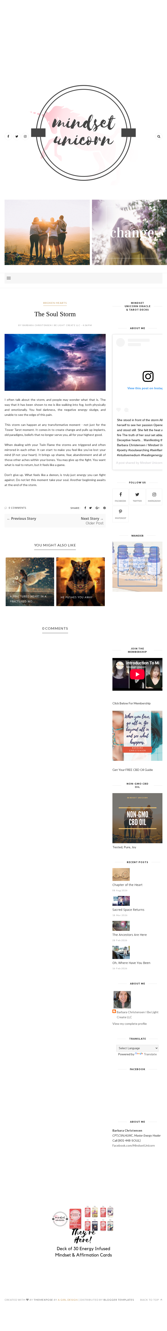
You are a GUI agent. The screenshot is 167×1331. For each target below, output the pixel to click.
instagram (154, 501)
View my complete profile (129, 1023)
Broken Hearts (55, 302)
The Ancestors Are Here (129, 935)
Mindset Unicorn (151, 462)
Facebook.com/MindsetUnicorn (133, 1145)
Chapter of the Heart (127, 885)
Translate (150, 1054)
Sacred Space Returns (128, 910)
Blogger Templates (119, 1299)
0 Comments (17, 507)
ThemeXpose (43, 1299)
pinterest (120, 518)
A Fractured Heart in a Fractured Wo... (28, 599)
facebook (120, 501)
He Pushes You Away (77, 597)
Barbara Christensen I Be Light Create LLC (138, 1014)
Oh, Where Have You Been (131, 963)
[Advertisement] (83, 37)
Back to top (150, 1299)
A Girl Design (68, 1299)
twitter (137, 501)
